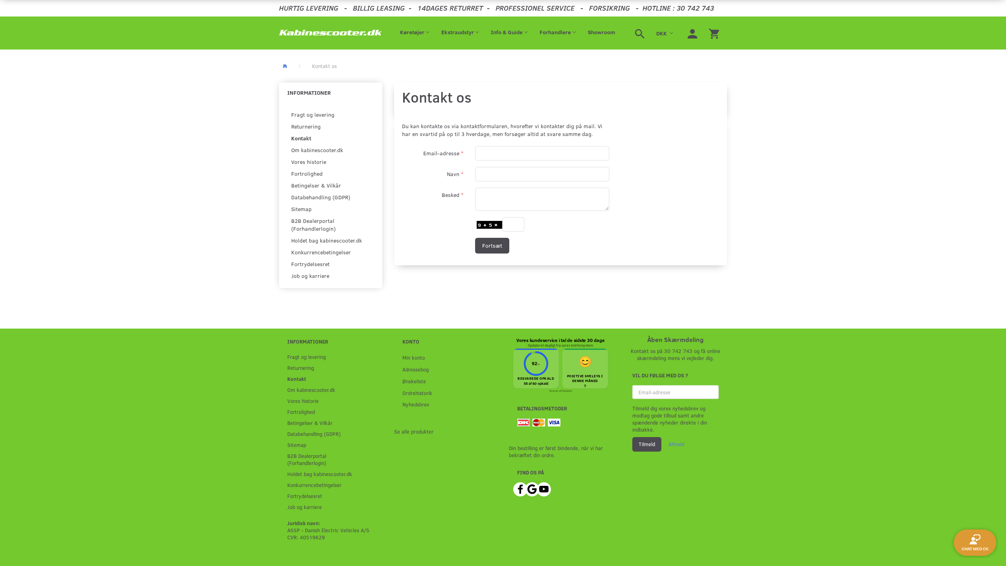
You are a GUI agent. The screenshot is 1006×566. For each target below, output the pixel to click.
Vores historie (308, 161)
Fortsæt (492, 245)
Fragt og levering (312, 114)
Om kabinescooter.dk (317, 150)
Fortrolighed (307, 173)
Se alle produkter (413, 431)
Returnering (306, 126)
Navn (453, 174)
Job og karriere (310, 275)
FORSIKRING (609, 8)
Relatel (567, 391)
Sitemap (301, 209)
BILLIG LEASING (379, 8)
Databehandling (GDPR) (320, 197)
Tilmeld (647, 444)
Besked (450, 194)
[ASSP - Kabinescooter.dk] (330, 33)
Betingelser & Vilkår (316, 185)
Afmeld (676, 444)
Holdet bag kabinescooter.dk (326, 240)
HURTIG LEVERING (308, 8)
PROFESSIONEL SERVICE (535, 8)
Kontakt (301, 138)
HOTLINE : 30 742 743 (678, 8)
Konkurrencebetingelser (321, 252)
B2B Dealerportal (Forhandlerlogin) (313, 224)
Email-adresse (441, 153)
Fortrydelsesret (310, 264)
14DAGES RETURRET (450, 8)
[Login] (692, 33)
